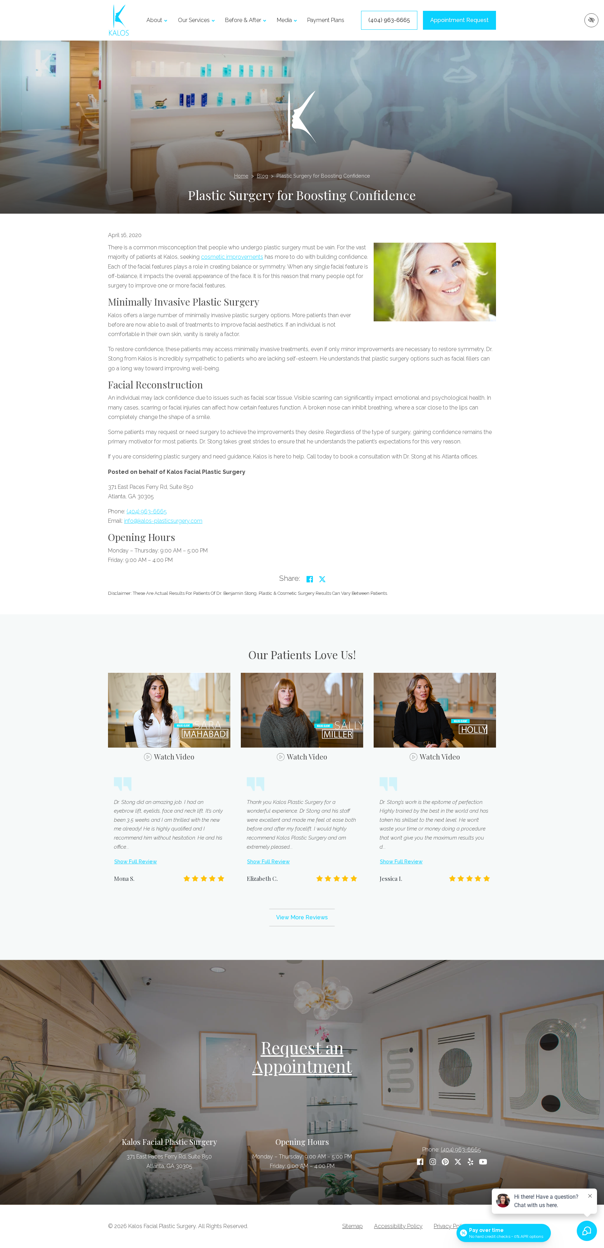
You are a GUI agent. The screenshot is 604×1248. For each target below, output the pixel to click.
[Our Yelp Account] (470, 1162)
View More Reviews (302, 917)
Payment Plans (325, 20)
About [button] (154, 20)
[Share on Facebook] (309, 579)
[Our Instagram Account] (432, 1162)
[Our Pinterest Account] (445, 1162)
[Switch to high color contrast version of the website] (591, 20)
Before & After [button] (243, 20)
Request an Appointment (302, 1056)
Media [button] (284, 20)
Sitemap (352, 1226)
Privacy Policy (451, 1226)
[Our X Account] (457, 1162)
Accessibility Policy (398, 1226)
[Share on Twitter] (322, 579)
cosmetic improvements (232, 257)
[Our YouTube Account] (483, 1162)
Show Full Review (135, 861)
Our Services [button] (194, 20)
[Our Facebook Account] (420, 1162)
